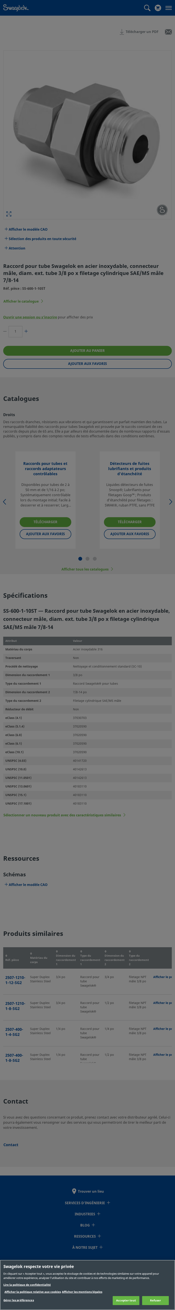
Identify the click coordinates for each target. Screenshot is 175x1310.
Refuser (155, 1300)
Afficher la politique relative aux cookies (32, 1292)
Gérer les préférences (18, 1300)
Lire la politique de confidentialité (27, 1285)
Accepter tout (126, 1300)
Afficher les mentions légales (82, 1292)
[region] (87, 1285)
